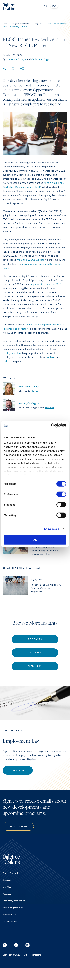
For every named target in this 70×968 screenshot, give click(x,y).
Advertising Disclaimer (13, 907)
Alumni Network (10, 873)
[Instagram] (27, 945)
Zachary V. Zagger (41, 59)
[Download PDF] (4, 69)
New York (49, 407)
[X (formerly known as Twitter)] (5, 945)
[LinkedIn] (16, 945)
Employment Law (12, 353)
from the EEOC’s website (31, 259)
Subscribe (7, 880)
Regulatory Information (14, 900)
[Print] (13, 69)
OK (35, 539)
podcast (7, 361)
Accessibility (8, 893)
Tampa (35, 391)
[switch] (61, 494)
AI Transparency (10, 921)
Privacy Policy (9, 914)
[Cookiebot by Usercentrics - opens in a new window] (51, 425)
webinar (51, 357)
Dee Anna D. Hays (16, 59)
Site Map (7, 886)
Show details (51, 528)
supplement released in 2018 (45, 284)
